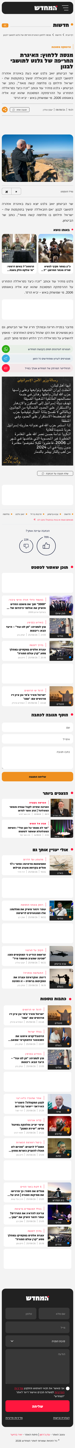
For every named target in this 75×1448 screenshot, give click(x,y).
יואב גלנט (19, 514)
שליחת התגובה (37, 776)
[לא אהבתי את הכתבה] (26, 546)
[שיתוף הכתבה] (5, 110)
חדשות (58, 34)
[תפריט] (65, 8)
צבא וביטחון (53, 514)
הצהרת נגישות (61, 1418)
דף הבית (69, 34)
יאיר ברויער (16, 1434)
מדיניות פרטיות (14, 1418)
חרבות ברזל (36, 514)
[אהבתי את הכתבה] (46, 546)
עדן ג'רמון (45, 1434)
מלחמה (6, 514)
